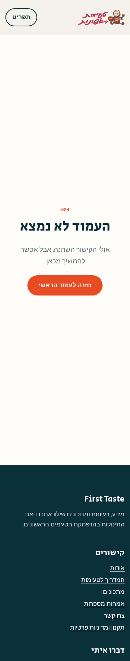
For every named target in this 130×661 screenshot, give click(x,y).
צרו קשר (114, 616)
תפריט (21, 17)
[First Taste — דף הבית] (101, 17)
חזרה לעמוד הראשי (65, 285)
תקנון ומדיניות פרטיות (97, 628)
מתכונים (114, 592)
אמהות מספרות (104, 604)
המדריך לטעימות (103, 580)
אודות (117, 568)
